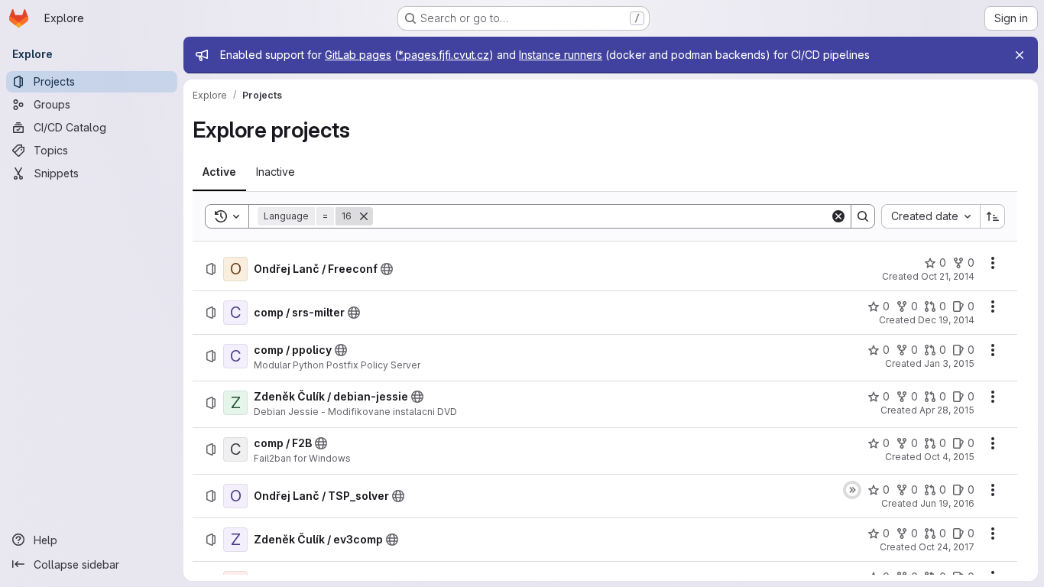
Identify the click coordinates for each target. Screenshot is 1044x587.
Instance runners (560, 54)
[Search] (863, 216)
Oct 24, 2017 (946, 547)
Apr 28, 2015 (946, 410)
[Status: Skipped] (852, 490)
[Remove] (364, 216)
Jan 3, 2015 (949, 363)
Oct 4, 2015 (949, 456)
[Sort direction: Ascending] (993, 216)
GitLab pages (358, 54)
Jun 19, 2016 (947, 503)
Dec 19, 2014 (946, 320)
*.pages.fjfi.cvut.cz (443, 54)
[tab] (219, 172)
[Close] (1019, 55)
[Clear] (838, 216)
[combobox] (930, 216)
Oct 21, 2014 (947, 276)
